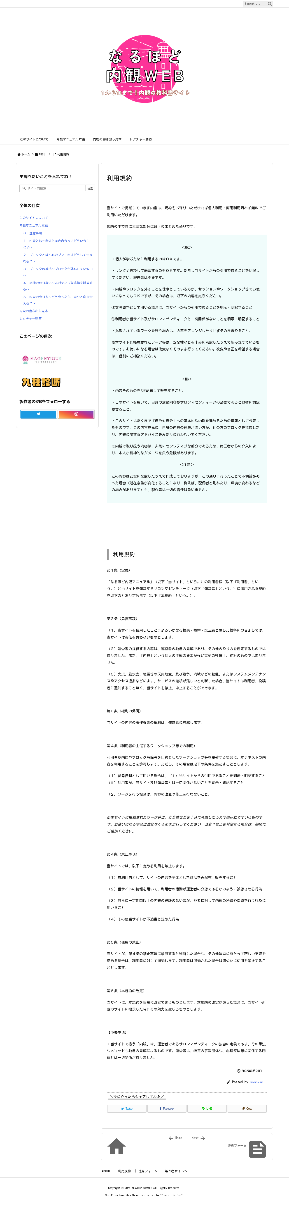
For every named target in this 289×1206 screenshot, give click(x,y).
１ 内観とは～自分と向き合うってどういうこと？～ (56, 244)
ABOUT (43, 154)
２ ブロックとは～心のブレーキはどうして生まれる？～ (58, 258)
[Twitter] (39, 414)
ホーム (25, 154)
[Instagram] (76, 414)
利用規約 (63, 154)
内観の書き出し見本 (33, 311)
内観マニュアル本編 (33, 225)
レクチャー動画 (30, 318)
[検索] (269, 4)
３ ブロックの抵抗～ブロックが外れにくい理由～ (58, 272)
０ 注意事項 (32, 233)
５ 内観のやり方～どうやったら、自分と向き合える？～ (58, 300)
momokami (257, 1082)
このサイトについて (33, 217)
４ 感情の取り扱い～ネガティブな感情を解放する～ (58, 286)
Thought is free (171, 1195)
